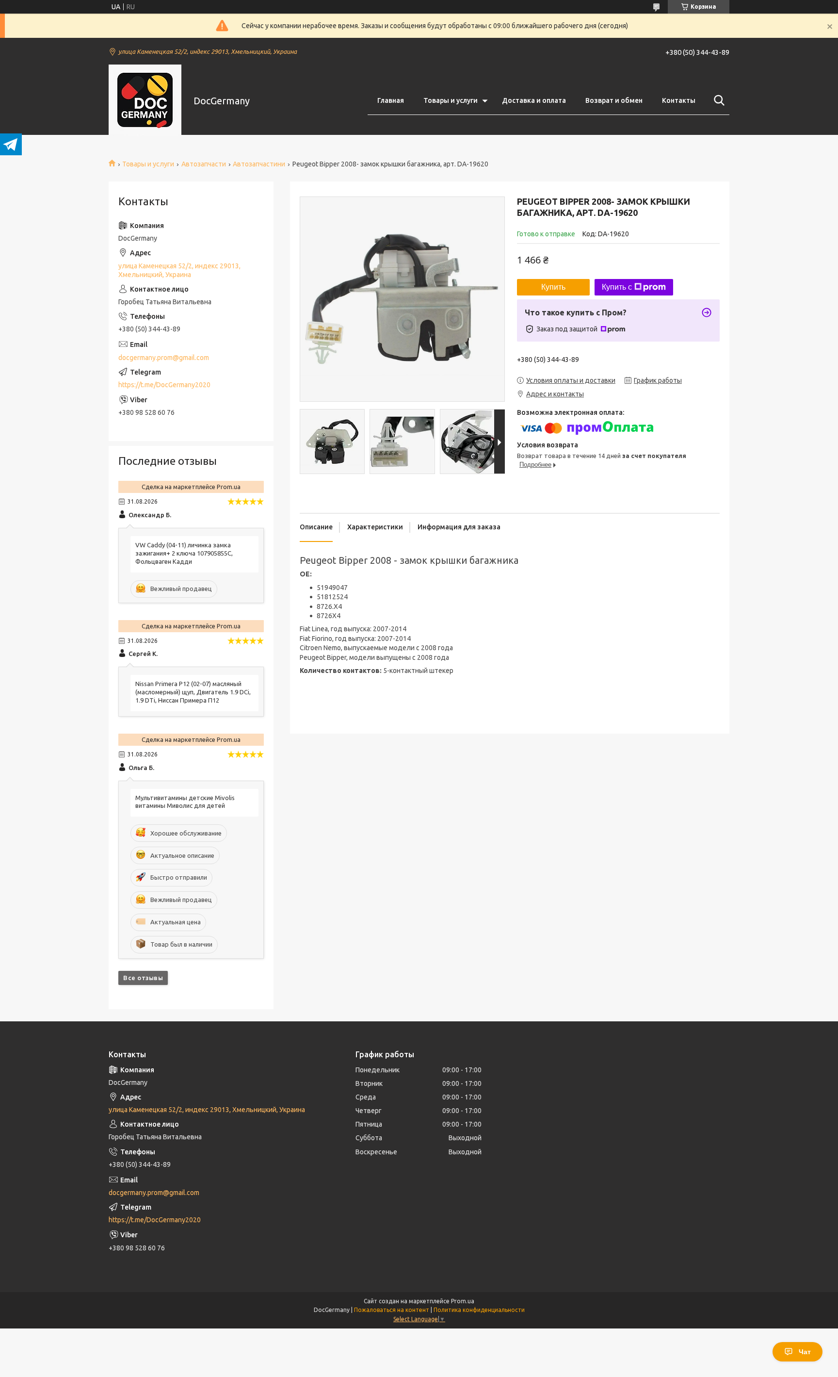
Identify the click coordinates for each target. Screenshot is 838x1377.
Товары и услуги (450, 100)
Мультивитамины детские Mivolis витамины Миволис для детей (185, 801)
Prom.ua (462, 1301)
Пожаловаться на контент (391, 1310)
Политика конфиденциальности (479, 1310)
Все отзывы (143, 977)
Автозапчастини (259, 164)
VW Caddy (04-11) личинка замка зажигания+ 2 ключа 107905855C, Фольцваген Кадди (184, 553)
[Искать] (717, 100)
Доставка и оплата (534, 100)
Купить (553, 287)
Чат (805, 1352)
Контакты (678, 100)
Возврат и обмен (614, 100)
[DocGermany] (145, 101)
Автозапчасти (203, 164)
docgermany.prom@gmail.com (163, 357)
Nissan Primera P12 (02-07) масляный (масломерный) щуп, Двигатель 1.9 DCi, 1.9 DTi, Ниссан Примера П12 (193, 692)
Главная (390, 100)
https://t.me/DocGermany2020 (164, 385)
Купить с (617, 287)
